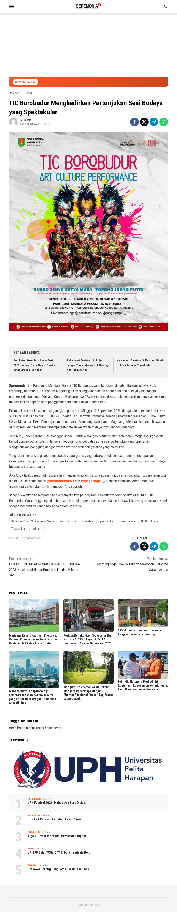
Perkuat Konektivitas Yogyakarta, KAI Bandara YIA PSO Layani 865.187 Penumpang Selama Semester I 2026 (87, 639)
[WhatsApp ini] (163, 122)
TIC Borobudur (149, 521)
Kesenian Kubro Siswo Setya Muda (32, 521)
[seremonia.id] (88, 6)
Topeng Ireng (19, 528)
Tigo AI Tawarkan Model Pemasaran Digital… (58, 836)
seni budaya (127, 521)
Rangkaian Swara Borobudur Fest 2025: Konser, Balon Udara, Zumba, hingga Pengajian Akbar (34, 365)
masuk (30, 728)
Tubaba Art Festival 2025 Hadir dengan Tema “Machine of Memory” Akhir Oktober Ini (88, 365)
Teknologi (34, 832)
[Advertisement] (88, 45)
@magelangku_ (92, 481)
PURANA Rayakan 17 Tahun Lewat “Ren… (55, 819)
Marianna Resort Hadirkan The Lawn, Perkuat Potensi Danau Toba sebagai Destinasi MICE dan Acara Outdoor (33, 639)
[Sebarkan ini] (134, 122)
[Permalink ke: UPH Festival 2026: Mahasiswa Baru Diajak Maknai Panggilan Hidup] (88, 769)
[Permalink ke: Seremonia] (13, 122)
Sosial (32, 848)
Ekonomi (32, 865)
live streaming (68, 521)
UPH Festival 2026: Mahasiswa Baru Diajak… (57, 803)
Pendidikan (34, 798)
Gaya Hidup (34, 815)
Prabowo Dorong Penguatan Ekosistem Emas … (60, 869)
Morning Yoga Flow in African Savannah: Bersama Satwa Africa (132, 564)
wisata (37, 528)
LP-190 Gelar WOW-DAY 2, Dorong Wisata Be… (59, 852)
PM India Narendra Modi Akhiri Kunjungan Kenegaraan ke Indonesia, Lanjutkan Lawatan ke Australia (143, 685)
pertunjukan (107, 521)
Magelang (88, 521)
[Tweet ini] (144, 122)
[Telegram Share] (154, 122)
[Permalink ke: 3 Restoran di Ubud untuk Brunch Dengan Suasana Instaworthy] (143, 613)
